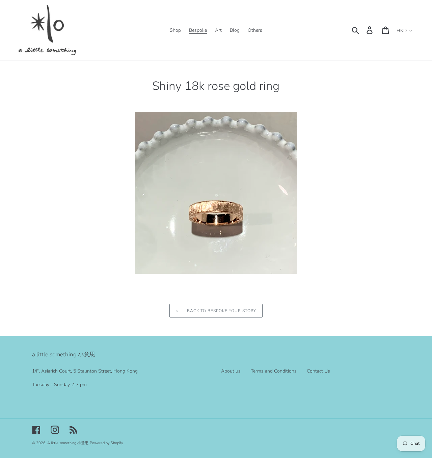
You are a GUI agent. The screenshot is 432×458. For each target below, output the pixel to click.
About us (231, 371)
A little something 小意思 (67, 443)
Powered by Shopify (106, 443)
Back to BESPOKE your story (221, 310)
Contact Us (318, 371)
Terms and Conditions (274, 371)
